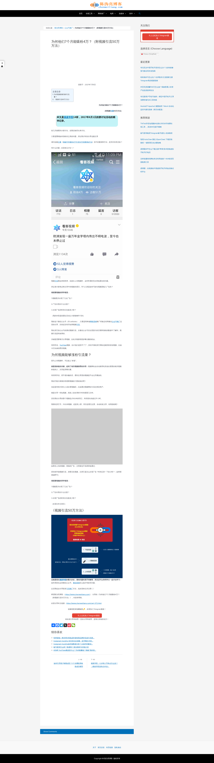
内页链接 (109, 747)
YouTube (63, 345)
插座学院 (68, 117)
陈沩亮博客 (59, 28)
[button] (2, 63)
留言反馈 (101, 747)
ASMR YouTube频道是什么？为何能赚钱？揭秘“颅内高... (75, 650)
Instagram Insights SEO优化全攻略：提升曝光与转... (73, 641)
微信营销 (76, 583)
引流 (112, 111)
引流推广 (69, 589)
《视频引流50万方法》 (62, 99)
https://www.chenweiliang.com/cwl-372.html (84, 603)
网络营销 (93, 321)
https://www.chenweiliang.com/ (77, 594)
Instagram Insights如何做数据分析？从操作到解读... (73, 644)
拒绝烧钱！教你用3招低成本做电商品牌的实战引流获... (74, 638)
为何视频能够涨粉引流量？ (61, 95)
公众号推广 (69, 28)
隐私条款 (117, 747)
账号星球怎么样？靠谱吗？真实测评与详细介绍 (71, 647)
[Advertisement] (87, 66)
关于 (94, 747)
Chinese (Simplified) (149, 54)
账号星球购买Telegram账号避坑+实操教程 (156, 133)
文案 (59, 142)
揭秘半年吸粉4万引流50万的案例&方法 (77, 142)
